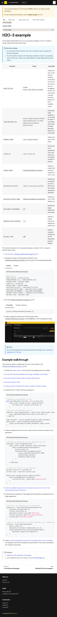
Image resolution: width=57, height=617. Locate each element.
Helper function (17, 370)
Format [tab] (8, 265)
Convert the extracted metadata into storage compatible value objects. (26, 374)
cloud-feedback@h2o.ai (37, 558)
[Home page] (3, 20)
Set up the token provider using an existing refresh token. (22, 378)
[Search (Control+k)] (54, 2)
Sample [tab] (16, 265)
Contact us (5, 582)
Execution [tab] (9, 305)
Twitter (4, 603)
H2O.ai (13, 613)
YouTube (4, 607)
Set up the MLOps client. (12, 382)
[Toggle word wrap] (49, 399)
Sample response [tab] (21, 305)
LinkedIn (4, 605)
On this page (7, 30)
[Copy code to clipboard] (52, 276)
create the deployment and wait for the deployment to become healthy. (31, 540)
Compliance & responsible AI (9, 593)
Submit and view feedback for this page (19, 555)
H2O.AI (3, 580)
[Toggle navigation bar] (2, 2)
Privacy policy (5, 591)
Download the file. (22, 254)
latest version (32, 14)
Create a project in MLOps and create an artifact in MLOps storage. (25, 386)
